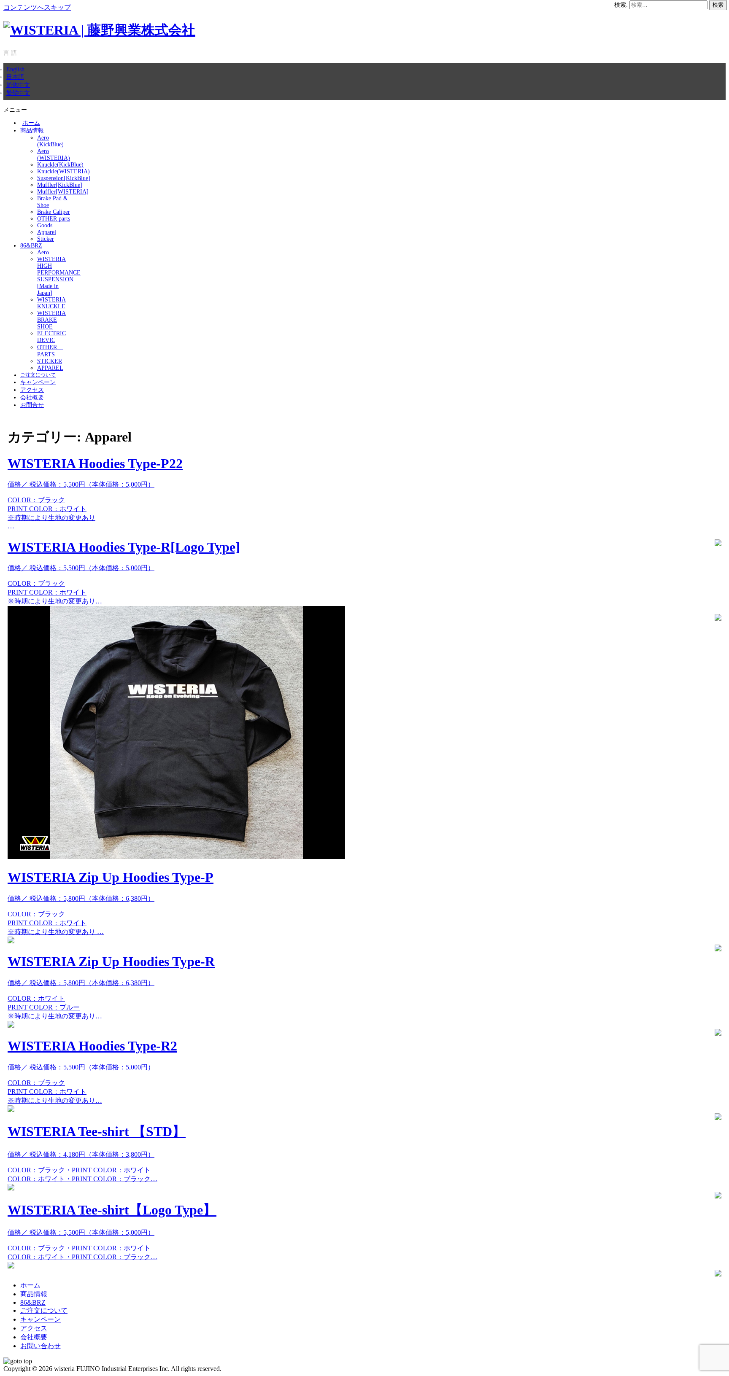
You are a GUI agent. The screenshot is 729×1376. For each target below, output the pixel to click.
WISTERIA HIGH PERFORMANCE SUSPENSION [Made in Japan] (59, 276)
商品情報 (32, 130)
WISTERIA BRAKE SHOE (51, 320)
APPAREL (50, 368)
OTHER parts (53, 218)
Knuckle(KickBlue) (60, 165)
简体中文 (18, 84)
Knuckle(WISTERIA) (63, 171)
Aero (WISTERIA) (53, 154)
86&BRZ (31, 245)
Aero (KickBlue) (50, 141)
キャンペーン (38, 382)
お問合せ (32, 405)
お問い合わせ (40, 1345)
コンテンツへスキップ (37, 7)
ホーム (31, 123)
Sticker (45, 239)
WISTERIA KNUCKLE (51, 303)
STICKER (49, 361)
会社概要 (32, 397)
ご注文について (38, 375)
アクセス (32, 390)
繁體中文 (18, 92)
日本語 (15, 76)
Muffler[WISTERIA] (63, 191)
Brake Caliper (53, 212)
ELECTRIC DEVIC (51, 336)
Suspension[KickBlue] (63, 178)
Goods (44, 225)
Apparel (46, 232)
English (15, 69)
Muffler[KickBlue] (59, 185)
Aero (43, 252)
